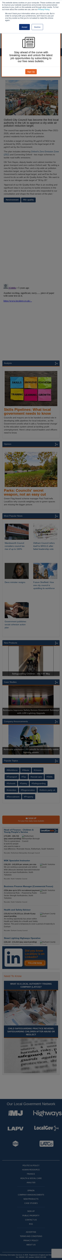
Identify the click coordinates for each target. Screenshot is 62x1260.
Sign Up (31, 71)
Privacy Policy (43, 9)
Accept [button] (24, 27)
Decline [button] (37, 27)
